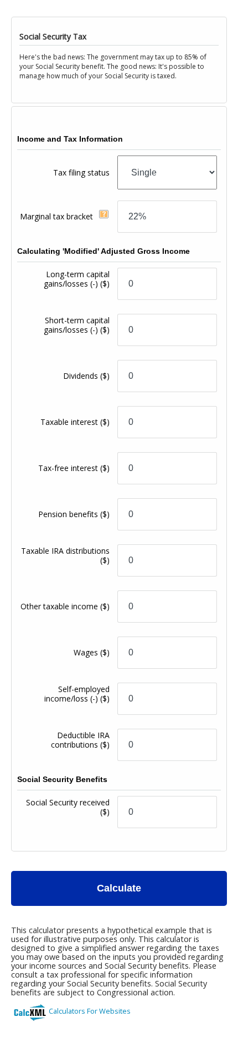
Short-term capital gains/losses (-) (77, 325)
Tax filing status (81, 172)
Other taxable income (65, 606)
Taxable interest (75, 422)
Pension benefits (74, 514)
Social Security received (68, 807)
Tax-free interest (74, 468)
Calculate (119, 888)
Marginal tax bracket (57, 216)
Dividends (86, 375)
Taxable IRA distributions (65, 555)
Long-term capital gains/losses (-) (77, 279)
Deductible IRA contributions (80, 740)
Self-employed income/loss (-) (77, 694)
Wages (92, 652)
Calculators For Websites (90, 1011)
